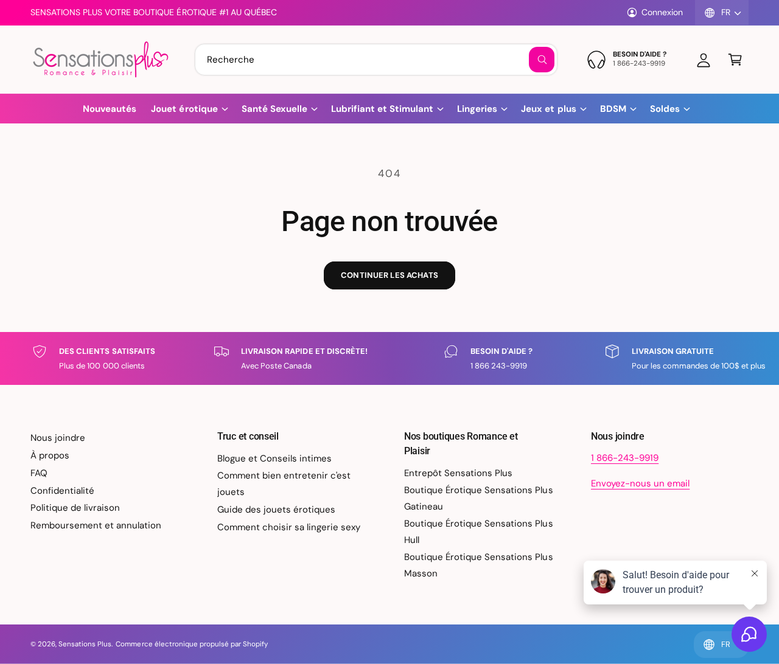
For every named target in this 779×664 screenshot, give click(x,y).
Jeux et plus (548, 109)
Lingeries (477, 109)
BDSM (613, 109)
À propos (49, 455)
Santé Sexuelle (274, 109)
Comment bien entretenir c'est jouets (284, 483)
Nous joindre (57, 438)
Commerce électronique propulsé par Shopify (192, 644)
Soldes (665, 109)
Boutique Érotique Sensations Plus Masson (478, 565)
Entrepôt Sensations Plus (458, 473)
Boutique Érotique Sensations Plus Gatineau (478, 498)
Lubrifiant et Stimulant (382, 109)
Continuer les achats (389, 275)
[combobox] (376, 59)
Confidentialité (62, 491)
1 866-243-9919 (624, 458)
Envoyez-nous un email (640, 483)
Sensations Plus (84, 644)
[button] (735, 59)
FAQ (38, 473)
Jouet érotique (184, 109)
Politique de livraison (75, 508)
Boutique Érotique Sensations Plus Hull (478, 531)
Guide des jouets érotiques (276, 509)
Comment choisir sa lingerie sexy (289, 527)
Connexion (662, 12)
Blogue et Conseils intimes (274, 458)
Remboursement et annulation (95, 525)
